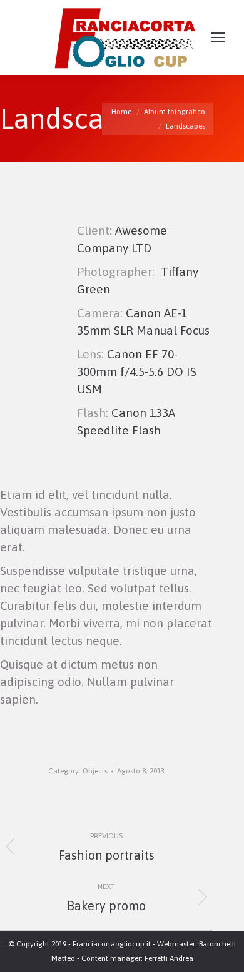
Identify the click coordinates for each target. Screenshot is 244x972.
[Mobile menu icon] (217, 37)
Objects (95, 771)
